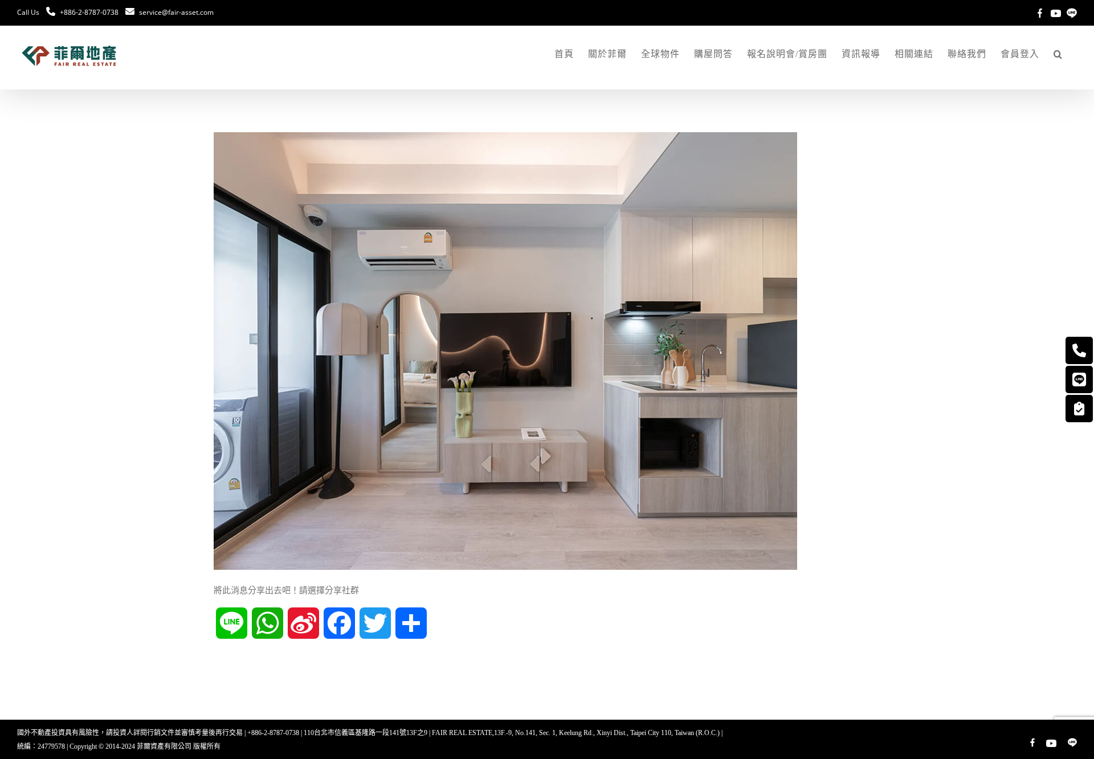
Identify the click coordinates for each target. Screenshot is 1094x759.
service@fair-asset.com (176, 12)
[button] (1058, 54)
